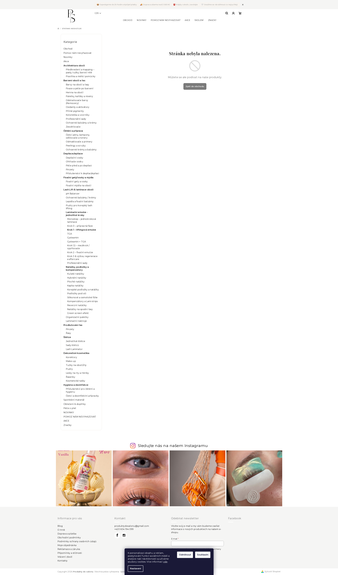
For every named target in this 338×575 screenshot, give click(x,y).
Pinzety (70, 169)
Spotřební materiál (73, 400)
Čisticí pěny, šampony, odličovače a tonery (78, 136)
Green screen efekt (78, 313)
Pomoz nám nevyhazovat (77, 53)
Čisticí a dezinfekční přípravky (82, 396)
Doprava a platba (67, 533)
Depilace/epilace (73, 153)
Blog (60, 526)
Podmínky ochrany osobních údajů (77, 541)
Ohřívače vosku (74, 161)
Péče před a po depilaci (79, 165)
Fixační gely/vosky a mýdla (78, 177)
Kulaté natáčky (75, 274)
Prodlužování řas (72, 325)
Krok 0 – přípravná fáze (80, 226)
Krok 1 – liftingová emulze (81, 230)
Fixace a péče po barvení (79, 88)
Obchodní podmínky (69, 537)
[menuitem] (128, 20)
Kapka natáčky (75, 285)
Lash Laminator (74, 349)
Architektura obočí (74, 65)
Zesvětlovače (73, 127)
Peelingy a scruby (76, 145)
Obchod (68, 48)
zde (165, 562)
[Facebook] (117, 535)
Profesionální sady (76, 119)
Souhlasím (202, 554)
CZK (97, 13)
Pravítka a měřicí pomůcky (80, 76)
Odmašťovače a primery (79, 141)
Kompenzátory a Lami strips (82, 301)
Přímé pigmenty (75, 111)
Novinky (68, 57)
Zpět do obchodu (195, 86)
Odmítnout (185, 554)
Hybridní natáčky (76, 278)
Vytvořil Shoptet (272, 571)
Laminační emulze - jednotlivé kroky (77, 213)
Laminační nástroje (76, 321)
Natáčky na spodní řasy (80, 309)
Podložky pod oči (76, 293)
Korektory (71, 357)
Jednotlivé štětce (75, 341)
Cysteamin (73, 237)
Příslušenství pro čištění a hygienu (80, 390)
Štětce (67, 337)
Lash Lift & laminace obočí (78, 189)
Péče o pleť (69, 408)
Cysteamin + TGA (76, 241)
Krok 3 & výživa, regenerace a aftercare (82, 257)
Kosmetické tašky (75, 381)
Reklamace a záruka (69, 549)
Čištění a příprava (73, 131)
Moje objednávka (67, 545)
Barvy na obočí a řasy (77, 84)
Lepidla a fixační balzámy (80, 201)
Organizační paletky (77, 317)
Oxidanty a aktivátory (77, 107)
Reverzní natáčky (77, 305)
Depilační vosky (74, 157)
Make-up (71, 361)
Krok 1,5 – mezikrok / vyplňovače (78, 247)
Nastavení (135, 568)
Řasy (68, 333)
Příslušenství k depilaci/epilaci (82, 173)
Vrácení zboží (65, 557)
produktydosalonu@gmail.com (131, 526)
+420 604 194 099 (124, 529)
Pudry (69, 369)
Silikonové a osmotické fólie (82, 297)
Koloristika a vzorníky (78, 115)
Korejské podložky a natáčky (83, 289)
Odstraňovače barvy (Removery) (77, 101)
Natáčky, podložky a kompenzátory (77, 268)
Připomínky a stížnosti (70, 553)
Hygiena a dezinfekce (75, 385)
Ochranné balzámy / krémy (81, 197)
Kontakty (63, 560)
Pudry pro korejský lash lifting (79, 207)
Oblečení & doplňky (74, 404)
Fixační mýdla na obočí (78, 185)
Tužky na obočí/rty (76, 365)
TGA (69, 234)
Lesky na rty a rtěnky (77, 373)
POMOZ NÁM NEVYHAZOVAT (79, 416)
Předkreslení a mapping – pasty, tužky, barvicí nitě (80, 71)
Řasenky (70, 377)
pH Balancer (73, 193)
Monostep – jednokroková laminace (81, 220)
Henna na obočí (75, 92)
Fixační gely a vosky (77, 181)
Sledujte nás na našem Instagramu (173, 445)
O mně (61, 530)
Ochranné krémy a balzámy (81, 149)
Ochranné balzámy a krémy (81, 123)
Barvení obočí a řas (74, 80)
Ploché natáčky (76, 281)
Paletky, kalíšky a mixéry (79, 96)
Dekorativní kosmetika (76, 353)
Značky (67, 425)
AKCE (66, 421)
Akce (66, 61)
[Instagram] (124, 535)
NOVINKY (68, 412)
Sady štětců (72, 345)
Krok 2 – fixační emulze (80, 252)
